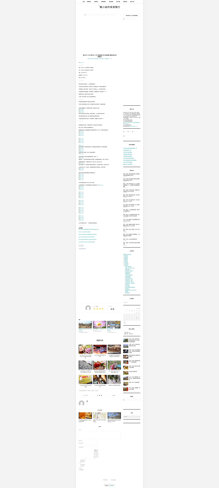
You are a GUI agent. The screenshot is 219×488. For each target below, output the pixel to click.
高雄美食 (89, 1)
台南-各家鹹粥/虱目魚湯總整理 (129, 160)
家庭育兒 (125, 1)
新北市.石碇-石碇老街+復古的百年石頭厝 (86, 236)
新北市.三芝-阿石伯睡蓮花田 (98, 328)
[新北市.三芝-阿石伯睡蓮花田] (99, 324)
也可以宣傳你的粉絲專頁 (82, 248)
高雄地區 (126, 259)
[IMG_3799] (81, 131)
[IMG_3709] (81, 186)
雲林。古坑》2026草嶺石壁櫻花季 (130, 239)
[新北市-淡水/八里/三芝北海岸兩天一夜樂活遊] (114, 324)
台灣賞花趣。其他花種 (129, 283)
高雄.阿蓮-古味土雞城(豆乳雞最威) (134, 356)
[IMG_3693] (81, 109)
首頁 (84, 1)
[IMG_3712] (81, 192)
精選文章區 (127, 269)
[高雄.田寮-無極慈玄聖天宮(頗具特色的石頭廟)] (85, 324)
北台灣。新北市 (101, 58)
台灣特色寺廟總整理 (127, 152)
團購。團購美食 (128, 266)
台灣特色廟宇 (96, 58)
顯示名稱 (80, 440)
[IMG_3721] (81, 207)
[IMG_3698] (81, 174)
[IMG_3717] (81, 196)
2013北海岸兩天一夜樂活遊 (82, 390)
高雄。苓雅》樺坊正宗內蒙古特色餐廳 (134, 367)
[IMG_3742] (100, 185)
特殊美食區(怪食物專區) (130, 287)
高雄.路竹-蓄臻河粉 (133, 371)
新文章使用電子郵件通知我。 (82, 466)
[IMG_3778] (81, 145)
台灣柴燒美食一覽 (127, 150)
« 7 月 (124, 323)
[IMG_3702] (81, 176)
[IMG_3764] (81, 148)
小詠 (114, 395)
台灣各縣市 (103, 1)
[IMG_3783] (81, 141)
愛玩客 (126, 291)
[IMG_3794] (81, 112)
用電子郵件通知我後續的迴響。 (82, 461)
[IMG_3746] (81, 218)
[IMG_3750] (81, 217)
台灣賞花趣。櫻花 (129, 279)
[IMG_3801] (81, 134)
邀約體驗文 (127, 292)
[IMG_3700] (81, 175)
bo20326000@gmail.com (133, 126)
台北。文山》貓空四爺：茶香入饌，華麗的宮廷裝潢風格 (134, 378)
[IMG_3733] (81, 208)
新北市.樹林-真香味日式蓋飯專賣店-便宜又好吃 (88, 234)
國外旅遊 (111, 1)
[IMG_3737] (81, 211)
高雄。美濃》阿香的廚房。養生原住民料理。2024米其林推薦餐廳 (134, 340)
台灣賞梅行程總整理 (127, 156)
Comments (85, 395)
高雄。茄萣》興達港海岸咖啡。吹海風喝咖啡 (134, 361)
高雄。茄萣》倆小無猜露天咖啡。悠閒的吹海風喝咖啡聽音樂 (134, 351)
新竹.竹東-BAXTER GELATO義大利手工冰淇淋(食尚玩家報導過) (85, 356)
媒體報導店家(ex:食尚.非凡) (130, 290)
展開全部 (125, 254)
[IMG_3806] (81, 110)
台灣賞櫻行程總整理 (127, 154)
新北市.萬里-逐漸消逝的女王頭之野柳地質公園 (87, 239)
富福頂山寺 (92, 390)
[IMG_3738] (81, 215)
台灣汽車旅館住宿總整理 (128, 158)
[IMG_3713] (81, 193)
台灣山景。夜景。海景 (129, 268)
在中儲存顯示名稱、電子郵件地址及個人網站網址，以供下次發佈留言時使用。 (96, 454)
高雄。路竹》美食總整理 (134, 382)
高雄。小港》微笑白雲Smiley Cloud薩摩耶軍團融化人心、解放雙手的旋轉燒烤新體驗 (131, 185)
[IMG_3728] (81, 201)
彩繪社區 (127, 288)
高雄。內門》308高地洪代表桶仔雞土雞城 (134, 345)
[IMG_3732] (81, 200)
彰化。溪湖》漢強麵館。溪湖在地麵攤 (134, 388)
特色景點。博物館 (90, 58)
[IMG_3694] (81, 168)
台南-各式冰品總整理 (127, 162)
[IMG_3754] (81, 149)
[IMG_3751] (81, 150)
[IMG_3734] (81, 210)
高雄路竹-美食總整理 (127, 164)
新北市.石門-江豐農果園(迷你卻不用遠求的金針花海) (89, 229)
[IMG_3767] (81, 139)
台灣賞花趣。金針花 (129, 281)
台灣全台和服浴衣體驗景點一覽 (130, 148)
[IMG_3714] (81, 194)
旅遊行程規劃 (128, 277)
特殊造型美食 (128, 272)
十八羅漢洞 (88, 390)
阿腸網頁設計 (111, 485)
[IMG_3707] (81, 187)
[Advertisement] (100, 261)
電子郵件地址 (81, 444)
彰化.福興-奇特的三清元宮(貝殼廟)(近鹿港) (87, 241)
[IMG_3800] (81, 132)
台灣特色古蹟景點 (129, 275)
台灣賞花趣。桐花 (129, 280)
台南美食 (96, 1)
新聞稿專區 (127, 273)
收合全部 (129, 254)
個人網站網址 (81, 447)
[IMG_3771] (81, 138)
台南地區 (126, 262)
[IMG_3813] (81, 163)
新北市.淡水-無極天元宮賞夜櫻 (84, 231)
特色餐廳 (127, 284)
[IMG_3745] (81, 62)
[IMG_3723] (81, 203)
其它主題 (118, 1)
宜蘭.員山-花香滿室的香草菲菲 (114, 385)
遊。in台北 (96, 390)
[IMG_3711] (81, 178)
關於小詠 (132, 1)
